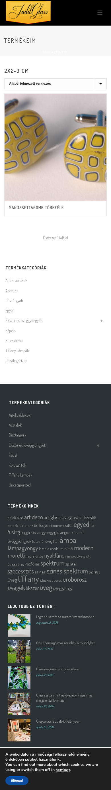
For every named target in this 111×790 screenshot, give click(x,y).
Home (46, 52)
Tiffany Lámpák (17, 350)
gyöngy (48, 532)
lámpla (44, 548)
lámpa (67, 539)
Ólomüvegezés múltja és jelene (57, 669)
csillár (68, 525)
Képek (10, 330)
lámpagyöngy (23, 548)
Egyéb (10, 310)
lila (55, 541)
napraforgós (34, 556)
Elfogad (17, 780)
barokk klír (16, 525)
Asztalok (11, 290)
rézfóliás (32, 564)
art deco (33, 517)
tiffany (28, 578)
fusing (14, 531)
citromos (55, 525)
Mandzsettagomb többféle (36, 207)
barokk (90, 517)
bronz (28, 525)
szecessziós (21, 571)
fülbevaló (36, 533)
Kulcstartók (14, 340)
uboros (57, 580)
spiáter (71, 564)
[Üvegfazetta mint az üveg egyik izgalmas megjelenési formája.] (19, 704)
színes (40, 572)
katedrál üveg (42, 541)
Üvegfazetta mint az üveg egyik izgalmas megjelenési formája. (64, 697)
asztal (78, 517)
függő (25, 532)
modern (83, 548)
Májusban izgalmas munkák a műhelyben (66, 643)
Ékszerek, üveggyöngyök (24, 320)
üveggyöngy (62, 588)
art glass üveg (58, 517)
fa (92, 525)
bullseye (41, 525)
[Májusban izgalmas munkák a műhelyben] (19, 651)
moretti (16, 555)
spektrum (52, 563)
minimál (66, 548)
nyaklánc (54, 555)
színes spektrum (67, 570)
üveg (46, 587)
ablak (12, 517)
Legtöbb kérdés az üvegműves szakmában (65, 616)
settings (63, 770)
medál (54, 548)
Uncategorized (16, 360)
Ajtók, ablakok (16, 280)
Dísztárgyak (14, 300)
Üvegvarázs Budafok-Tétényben (58, 721)
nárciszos (70, 556)
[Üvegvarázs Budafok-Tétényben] (19, 730)
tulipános (45, 581)
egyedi (82, 524)
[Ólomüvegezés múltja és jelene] (19, 677)
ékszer (32, 588)
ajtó (20, 517)
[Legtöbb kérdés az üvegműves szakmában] (19, 625)
